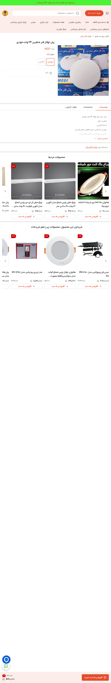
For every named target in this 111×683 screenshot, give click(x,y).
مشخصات (87, 107)
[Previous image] (61, 70)
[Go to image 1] (85, 98)
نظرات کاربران (71, 107)
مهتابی (50, 62)
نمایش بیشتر (102, 138)
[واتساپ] (6, 666)
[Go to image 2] (82, 98)
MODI (47, 48)
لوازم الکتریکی (85, 36)
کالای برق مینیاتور (102, 36)
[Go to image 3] (80, 98)
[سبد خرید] (107, 13)
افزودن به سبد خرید (93, 677)
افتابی (41, 62)
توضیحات (103, 107)
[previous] (105, 191)
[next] (5, 191)
